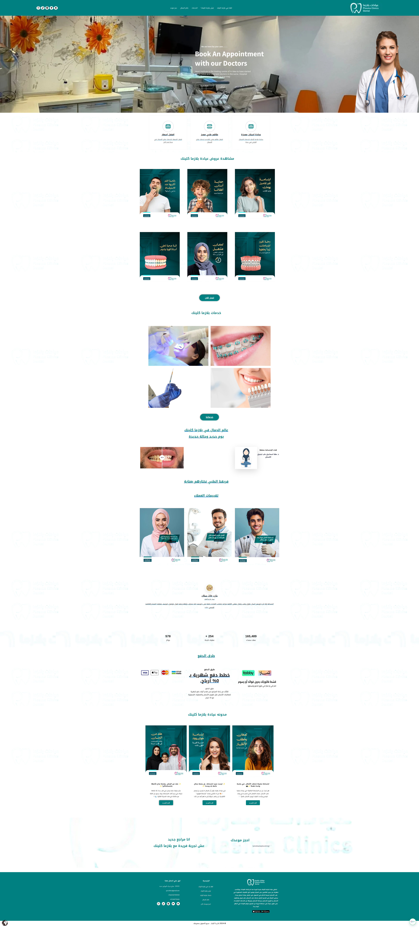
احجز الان (209, 298)
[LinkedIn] (47, 8)
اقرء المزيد (253, 803)
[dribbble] (43, 8)
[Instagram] (38, 8)
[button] (412, 921)
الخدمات (194, 7)
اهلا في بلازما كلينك (224, 7)
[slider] (162, 457)
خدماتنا (209, 417)
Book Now (204, 86)
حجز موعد (173, 7)
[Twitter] (51, 8)
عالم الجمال (184, 7)
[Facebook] (56, 8)
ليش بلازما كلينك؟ (207, 7)
